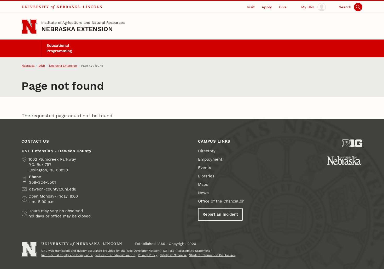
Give (283, 7)
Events (204, 167)
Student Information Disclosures (212, 255)
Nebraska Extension (77, 29)
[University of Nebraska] (344, 160)
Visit (251, 7)
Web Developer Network (143, 251)
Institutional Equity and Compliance (67, 255)
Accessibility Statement (193, 251)
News (203, 192)
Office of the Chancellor (221, 201)
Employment (210, 159)
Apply (267, 7)
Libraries (206, 176)
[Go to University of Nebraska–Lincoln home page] (29, 26)
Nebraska (28, 66)
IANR (41, 66)
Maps (203, 184)
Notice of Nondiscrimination (115, 255)
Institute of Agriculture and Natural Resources (83, 22)
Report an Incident (220, 214)
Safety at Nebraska (173, 255)
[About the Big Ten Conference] (352, 143)
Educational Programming (59, 48)
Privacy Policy (147, 255)
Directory (207, 151)
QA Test (168, 251)
